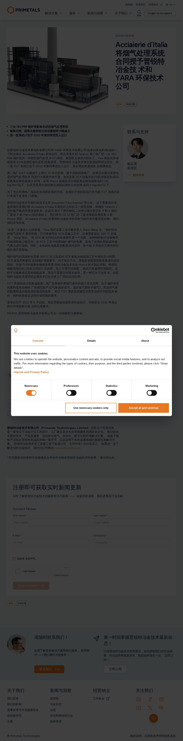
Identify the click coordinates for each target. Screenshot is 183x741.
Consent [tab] (38, 340)
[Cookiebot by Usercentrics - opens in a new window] (153, 330)
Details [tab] (91, 340)
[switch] (71, 393)
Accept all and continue (143, 407)
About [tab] (145, 340)
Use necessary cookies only (91, 407)
